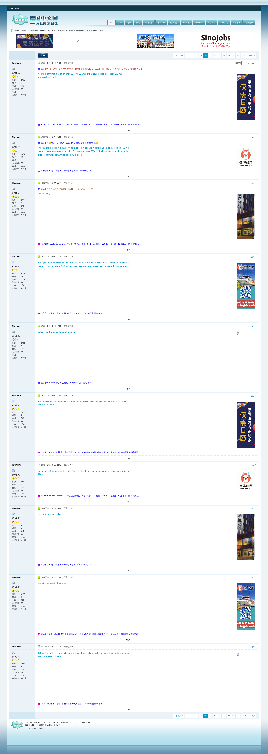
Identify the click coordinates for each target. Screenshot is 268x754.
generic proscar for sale (49, 656)
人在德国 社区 (20, 30)
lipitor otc (73, 266)
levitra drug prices (95, 74)
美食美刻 (224, 23)
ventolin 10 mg (70, 151)
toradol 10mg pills (71, 471)
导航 (129, 23)
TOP (128, 131)
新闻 (138, 23)
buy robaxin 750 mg (119, 148)
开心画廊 (211, 23)
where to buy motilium (48, 74)
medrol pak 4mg (101, 148)
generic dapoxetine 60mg (50, 151)
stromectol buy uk (110, 471)
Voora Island (62, 722)
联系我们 (40, 725)
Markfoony (17, 326)
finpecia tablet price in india (51, 148)
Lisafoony (16, 183)
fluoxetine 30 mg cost (71, 155)
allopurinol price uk (110, 151)
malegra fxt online (46, 262)
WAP (58, 725)
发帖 (43, 55)
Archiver (50, 725)
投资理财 (186, 23)
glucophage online (84, 653)
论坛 (111, 23)
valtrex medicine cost (48, 332)
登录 (17, 8)
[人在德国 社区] (35, 24)
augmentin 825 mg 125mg (73, 74)
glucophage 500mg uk (89, 151)
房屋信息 (174, 23)
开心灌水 (236, 23)
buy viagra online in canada (78, 148)
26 (238, 55)
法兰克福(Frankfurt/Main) (40, 30)
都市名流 (16, 73)
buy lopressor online (91, 471)
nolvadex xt (80, 262)
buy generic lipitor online (50, 514)
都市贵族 (16, 147)
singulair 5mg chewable (68, 401)
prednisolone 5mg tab (88, 266)
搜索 (120, 23)
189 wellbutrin (44, 653)
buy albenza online (65, 262)
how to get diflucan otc (63, 653)
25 (233, 55)
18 (201, 55)
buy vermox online (47, 401)
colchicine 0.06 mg (89, 401)
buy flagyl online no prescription (102, 262)
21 (215, 55)
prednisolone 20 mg (109, 401)
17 (196, 55)
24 (229, 55)
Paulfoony (16, 63)
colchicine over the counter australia (111, 653)
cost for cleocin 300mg (57, 266)
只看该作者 (68, 63)
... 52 (244, 55)
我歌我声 (199, 23)
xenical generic (107, 266)
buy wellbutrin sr (67, 332)
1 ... (187, 55)
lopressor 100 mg (113, 74)
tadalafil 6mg (44, 193)
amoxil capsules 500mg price (52, 583)
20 (210, 55)
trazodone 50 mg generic (50, 471)
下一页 (251, 55)
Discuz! (38, 722)
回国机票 (148, 23)
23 (224, 55)
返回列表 (179, 55)
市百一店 (161, 23)
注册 (11, 8)
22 (219, 55)
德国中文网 (29, 725)
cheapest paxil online (48, 77)
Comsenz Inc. (85, 722)
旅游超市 (249, 23)
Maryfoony (17, 137)
